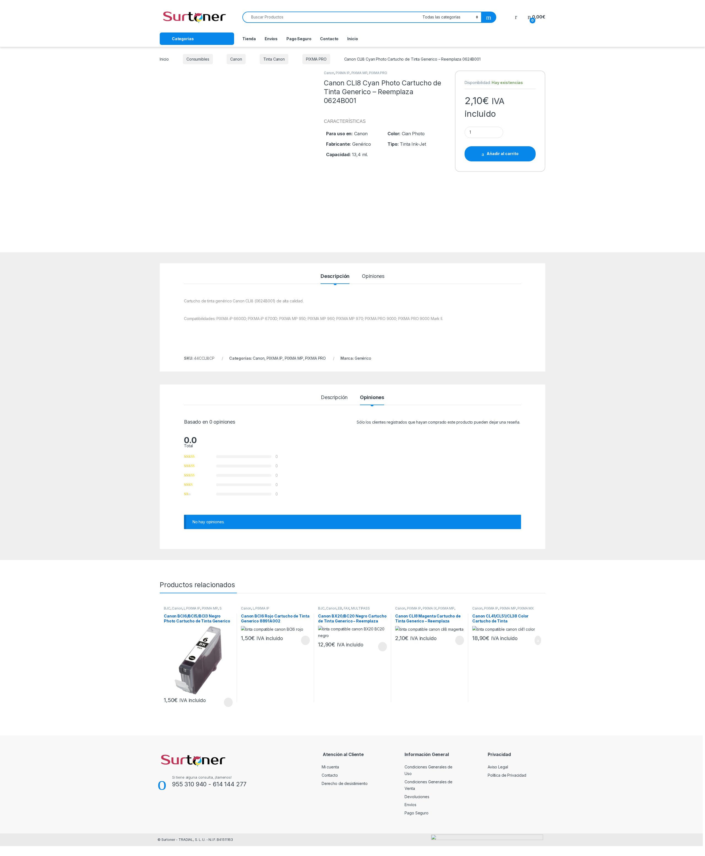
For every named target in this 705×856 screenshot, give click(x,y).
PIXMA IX (430, 608)
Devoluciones (417, 796)
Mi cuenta (330, 767)
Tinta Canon (274, 59)
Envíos (271, 38)
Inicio (352, 38)
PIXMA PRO (316, 59)
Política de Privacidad (507, 775)
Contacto (329, 38)
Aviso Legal (498, 767)
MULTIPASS (360, 608)
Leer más (228, 702)
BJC (167, 608)
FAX (347, 608)
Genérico (363, 358)
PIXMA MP (359, 73)
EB (340, 608)
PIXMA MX (525, 608)
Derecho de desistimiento (345, 783)
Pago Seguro (298, 38)
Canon (236, 59)
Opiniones (373, 276)
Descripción (335, 276)
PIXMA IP (343, 73)
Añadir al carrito (503, 153)
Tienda (249, 38)
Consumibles (197, 59)
